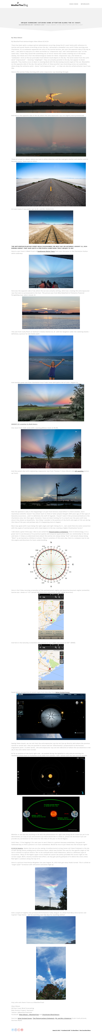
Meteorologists (85, 4)
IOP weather (79, 471)
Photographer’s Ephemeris (58, 532)
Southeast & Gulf (66, 1030)
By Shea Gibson (16, 37)
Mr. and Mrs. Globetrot (63, 1018)
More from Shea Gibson (85, 1030)
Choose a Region (73, 4)
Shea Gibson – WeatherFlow (29, 1014)
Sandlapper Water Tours (46, 251)
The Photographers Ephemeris (43, 1018)
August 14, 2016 (56, 1030)
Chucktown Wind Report (50, 1014)
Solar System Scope (63, 692)
